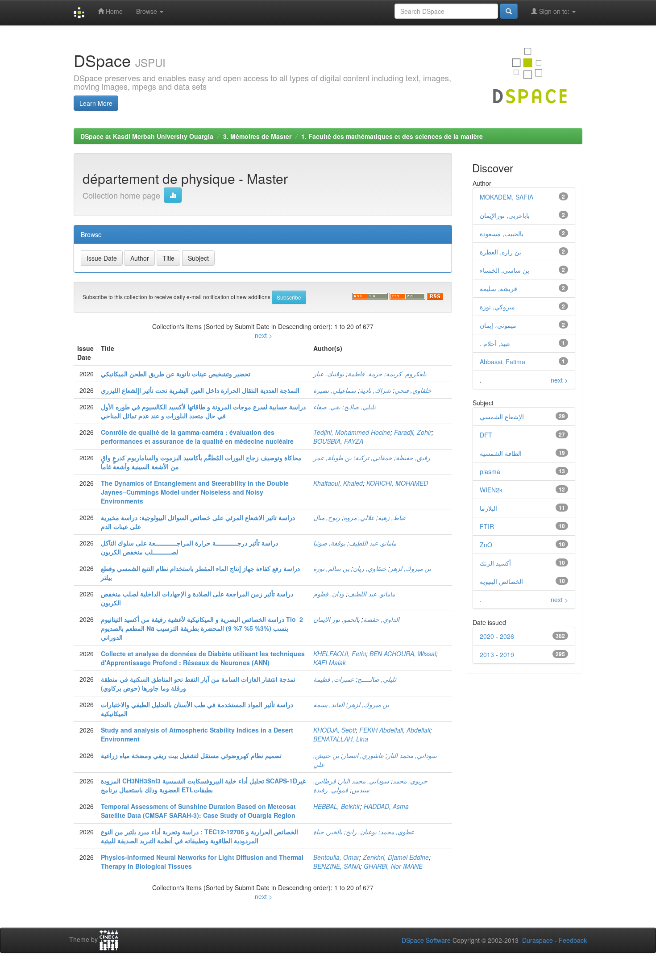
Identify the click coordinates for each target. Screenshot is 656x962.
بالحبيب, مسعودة (501, 233)
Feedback (573, 940)
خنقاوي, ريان (369, 568)
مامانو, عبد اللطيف (372, 542)
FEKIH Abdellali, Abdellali (394, 729)
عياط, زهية (392, 517)
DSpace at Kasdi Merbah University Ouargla (146, 136)
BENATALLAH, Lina (340, 738)
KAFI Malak (329, 662)
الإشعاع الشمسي (502, 416)
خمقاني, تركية (373, 457)
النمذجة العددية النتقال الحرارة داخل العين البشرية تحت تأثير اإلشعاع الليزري (200, 390)
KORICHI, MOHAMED (397, 483)
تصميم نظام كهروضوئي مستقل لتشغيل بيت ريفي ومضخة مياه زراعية (191, 755)
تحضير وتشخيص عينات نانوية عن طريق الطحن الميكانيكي (175, 373)
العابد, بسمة (329, 704)
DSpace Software (426, 940)
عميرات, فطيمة (333, 679)
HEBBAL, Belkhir (336, 806)
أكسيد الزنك (495, 562)
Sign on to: (554, 11)
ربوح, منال (326, 517)
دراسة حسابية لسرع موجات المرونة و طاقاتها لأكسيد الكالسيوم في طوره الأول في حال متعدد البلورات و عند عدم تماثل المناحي (203, 411)
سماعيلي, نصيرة (334, 390)
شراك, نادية (375, 390)
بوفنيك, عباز (328, 373)
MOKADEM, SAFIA (506, 196)
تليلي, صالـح (360, 406)
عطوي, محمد (397, 831)
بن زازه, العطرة (500, 251)
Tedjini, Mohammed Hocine (351, 432)
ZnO (486, 544)
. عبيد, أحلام (495, 343)
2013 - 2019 (497, 654)
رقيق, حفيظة (413, 457)
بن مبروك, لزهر (410, 568)
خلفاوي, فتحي (413, 390)
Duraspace (537, 940)
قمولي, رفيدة (330, 789)
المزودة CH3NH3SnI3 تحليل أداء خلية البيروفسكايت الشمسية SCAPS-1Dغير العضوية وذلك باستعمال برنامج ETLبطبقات (203, 785)
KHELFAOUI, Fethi (339, 653)
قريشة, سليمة (498, 288)
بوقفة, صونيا (329, 542)
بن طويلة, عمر (332, 457)
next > (263, 335)
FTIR (487, 526)
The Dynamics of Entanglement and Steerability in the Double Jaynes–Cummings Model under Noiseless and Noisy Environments (195, 492)
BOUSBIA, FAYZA (338, 441)
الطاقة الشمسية (501, 453)
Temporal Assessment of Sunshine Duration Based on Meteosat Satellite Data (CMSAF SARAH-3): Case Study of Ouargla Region (198, 811)
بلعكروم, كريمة (406, 373)
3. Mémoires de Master (257, 136)
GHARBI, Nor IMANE (393, 866)
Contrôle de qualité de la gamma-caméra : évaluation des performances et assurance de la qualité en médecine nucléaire (197, 437)
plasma (490, 471)
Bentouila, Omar (336, 857)
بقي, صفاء (326, 406)
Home (113, 11)
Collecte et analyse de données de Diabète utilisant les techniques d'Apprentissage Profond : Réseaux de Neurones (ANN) (203, 658)
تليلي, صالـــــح (376, 679)
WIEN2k (491, 489)
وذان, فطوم (328, 593)
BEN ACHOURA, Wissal (403, 653)
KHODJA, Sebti (334, 729)
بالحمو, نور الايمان (336, 619)
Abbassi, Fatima (502, 361)
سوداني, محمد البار (412, 755)
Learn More (95, 103)
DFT (486, 434)
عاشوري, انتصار (363, 755)
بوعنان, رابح (361, 831)
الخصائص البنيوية (501, 581)
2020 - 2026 (497, 636)
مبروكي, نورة (497, 306)
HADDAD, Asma (386, 806)
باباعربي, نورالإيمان (505, 215)
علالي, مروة (359, 517)
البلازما (488, 508)
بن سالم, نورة (331, 568)
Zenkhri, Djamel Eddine (396, 857)
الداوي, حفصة (381, 619)
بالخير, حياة (327, 831)
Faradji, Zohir (413, 432)
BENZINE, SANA (336, 866)
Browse (147, 11)
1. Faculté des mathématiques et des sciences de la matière (392, 136)
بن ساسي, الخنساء (504, 270)
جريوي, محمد (410, 780)
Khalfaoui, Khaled (338, 483)
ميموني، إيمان (498, 325)
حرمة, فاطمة (365, 373)
